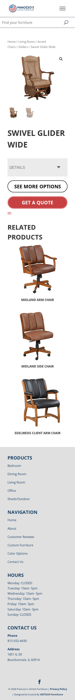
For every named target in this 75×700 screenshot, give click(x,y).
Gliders (23, 47)
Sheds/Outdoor (19, 499)
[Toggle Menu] (62, 8)
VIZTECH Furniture (51, 694)
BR (9, 213)
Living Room (26, 41)
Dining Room (17, 474)
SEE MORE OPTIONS (37, 186)
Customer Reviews (21, 537)
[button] (61, 58)
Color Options (18, 553)
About (12, 528)
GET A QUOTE (37, 202)
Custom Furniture (20, 545)
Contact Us (15, 562)
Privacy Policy (58, 689)
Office (12, 491)
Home (12, 41)
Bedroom (14, 466)
